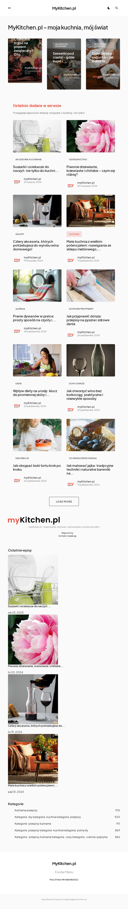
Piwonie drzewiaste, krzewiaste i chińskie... (36, 666)
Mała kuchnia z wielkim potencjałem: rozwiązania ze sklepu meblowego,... (88, 245)
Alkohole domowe (61, 45)
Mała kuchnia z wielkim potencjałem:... (33, 785)
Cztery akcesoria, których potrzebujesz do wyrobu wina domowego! (36, 245)
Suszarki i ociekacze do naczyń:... (29, 606)
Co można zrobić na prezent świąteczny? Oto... (23, 46)
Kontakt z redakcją (67, 536)
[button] (9, 8)
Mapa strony (67, 533)
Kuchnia (74, 234)
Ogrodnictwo (78, 159)
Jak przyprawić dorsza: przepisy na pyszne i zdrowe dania (88, 320)
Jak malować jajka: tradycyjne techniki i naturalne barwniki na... (89, 469)
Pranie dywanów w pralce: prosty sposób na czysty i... (34, 318)
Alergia (20, 308)
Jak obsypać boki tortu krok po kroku (37, 467)
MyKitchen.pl (64, 8)
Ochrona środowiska (83, 458)
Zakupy (20, 234)
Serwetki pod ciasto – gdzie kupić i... (63, 57)
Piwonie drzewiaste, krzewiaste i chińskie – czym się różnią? (90, 170)
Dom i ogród (76, 383)
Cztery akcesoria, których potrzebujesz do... (36, 725)
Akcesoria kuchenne (29, 159)
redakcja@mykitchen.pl (75, 899)
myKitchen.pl (33, 68)
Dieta (19, 383)
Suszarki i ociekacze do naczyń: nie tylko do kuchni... (35, 169)
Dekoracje (22, 458)
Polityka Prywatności (64, 879)
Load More (64, 501)
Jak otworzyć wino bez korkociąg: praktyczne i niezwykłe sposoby (84, 394)
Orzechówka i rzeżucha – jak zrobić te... (103, 57)
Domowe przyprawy (81, 308)
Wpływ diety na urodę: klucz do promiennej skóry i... (35, 393)
